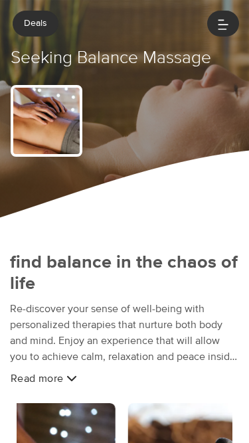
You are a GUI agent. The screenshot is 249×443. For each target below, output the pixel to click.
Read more (38, 378)
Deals (35, 23)
